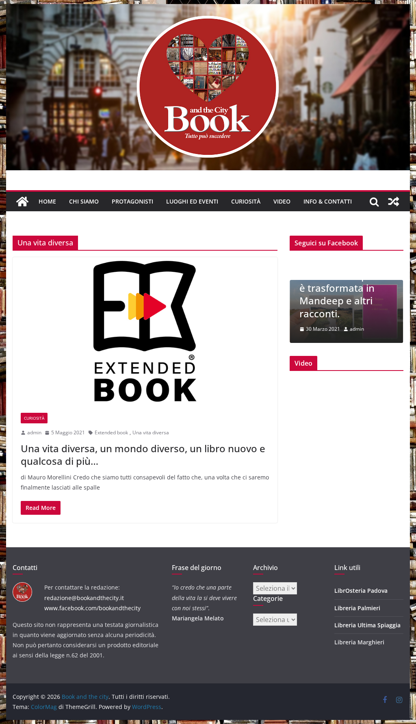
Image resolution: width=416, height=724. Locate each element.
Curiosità (245, 201)
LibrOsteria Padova (361, 590)
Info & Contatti (327, 201)
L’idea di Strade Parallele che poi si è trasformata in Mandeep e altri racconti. (342, 288)
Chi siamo (84, 201)
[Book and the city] (208, 9)
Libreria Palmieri (357, 608)
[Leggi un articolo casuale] (393, 201)
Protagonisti (132, 201)
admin (34, 432)
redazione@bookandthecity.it (84, 598)
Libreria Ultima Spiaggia (367, 625)
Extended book (111, 432)
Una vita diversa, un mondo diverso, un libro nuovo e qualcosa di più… (143, 455)
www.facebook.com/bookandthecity (92, 608)
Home (47, 201)
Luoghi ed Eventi (192, 201)
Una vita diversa (150, 432)
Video (281, 201)
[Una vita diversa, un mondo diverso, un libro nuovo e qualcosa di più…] (145, 331)
